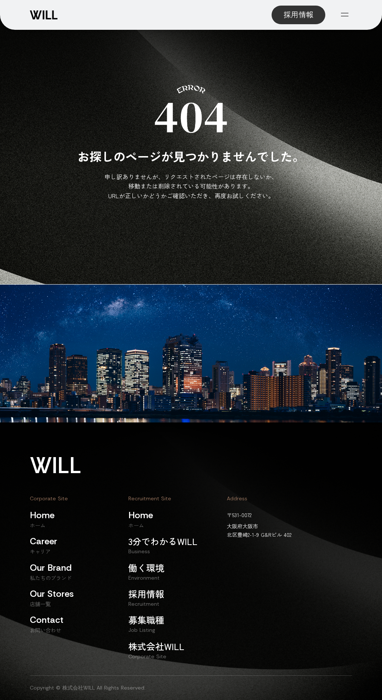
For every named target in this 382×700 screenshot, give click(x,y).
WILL (55, 465)
